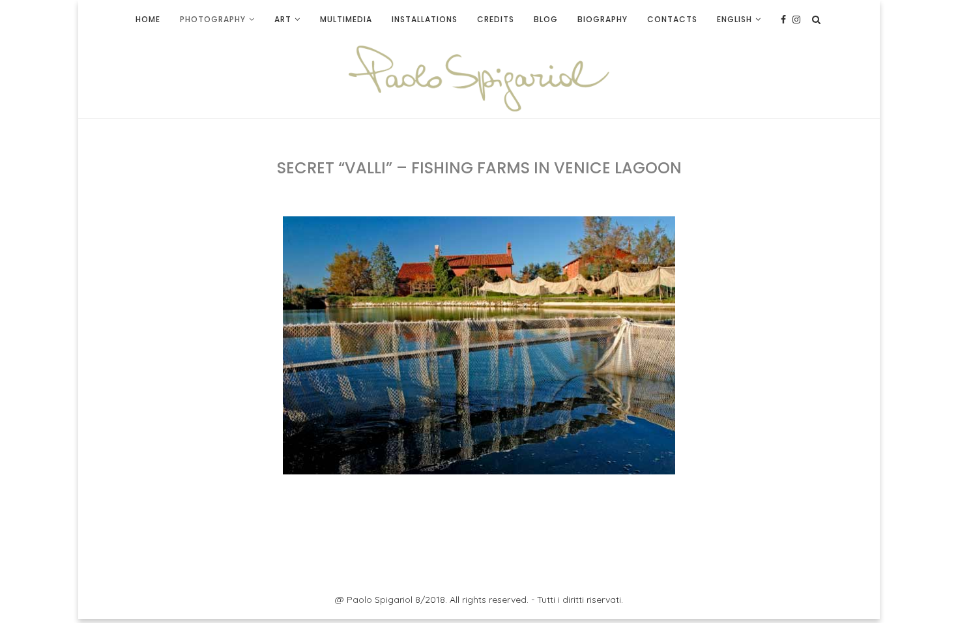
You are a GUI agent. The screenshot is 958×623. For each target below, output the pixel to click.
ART (282, 19)
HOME (148, 19)
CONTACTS (672, 19)
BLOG (546, 19)
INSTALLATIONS (424, 19)
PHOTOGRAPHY (213, 19)
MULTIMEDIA (346, 19)
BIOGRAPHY (602, 19)
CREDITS (495, 19)
